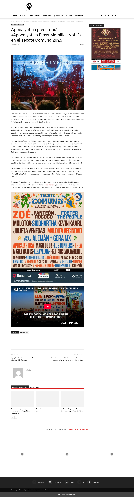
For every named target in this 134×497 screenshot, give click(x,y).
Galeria (69, 16)
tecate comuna (24, 332)
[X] (112, 15)
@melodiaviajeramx (78, 429)
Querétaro (58, 16)
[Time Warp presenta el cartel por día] (47, 399)
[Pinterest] (28, 49)
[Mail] (108, 15)
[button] (120, 16)
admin (28, 370)
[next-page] (15, 417)
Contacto (79, 16)
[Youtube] (115, 15)
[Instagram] (105, 15)
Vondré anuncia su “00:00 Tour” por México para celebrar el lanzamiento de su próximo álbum (67, 359)
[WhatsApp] (23, 49)
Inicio (15, 16)
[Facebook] (101, 15)
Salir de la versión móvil (67, 494)
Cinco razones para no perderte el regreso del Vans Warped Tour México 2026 (21, 411)
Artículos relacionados (19, 387)
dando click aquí (49, 185)
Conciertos (35, 16)
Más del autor (34, 387)
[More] (32, 49)
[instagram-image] (22, 454)
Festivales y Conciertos (22, 21)
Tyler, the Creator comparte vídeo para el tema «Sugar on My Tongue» (27, 359)
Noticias (23, 16)
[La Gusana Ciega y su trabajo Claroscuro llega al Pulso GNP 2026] (72, 399)
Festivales (47, 16)
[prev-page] (12, 417)
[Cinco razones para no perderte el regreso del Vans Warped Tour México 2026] (22, 399)
